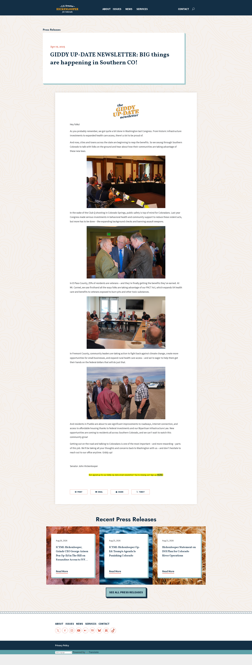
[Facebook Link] (65, 630)
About (106, 9)
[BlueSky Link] (99, 630)
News (128, 9)
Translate (94, 652)
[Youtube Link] (79, 630)
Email (99, 492)
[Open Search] (193, 9)
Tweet (140, 492)
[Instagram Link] (72, 630)
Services (142, 9)
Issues (117, 9)
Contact (183, 9)
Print (78, 492)
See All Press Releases (126, 592)
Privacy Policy (62, 645)
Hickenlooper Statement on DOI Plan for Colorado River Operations (179, 551)
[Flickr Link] (85, 630)
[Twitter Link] (58, 630)
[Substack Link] (106, 630)
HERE (160, 474)
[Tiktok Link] (113, 630)
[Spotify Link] (92, 630)
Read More (62, 571)
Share (119, 492)
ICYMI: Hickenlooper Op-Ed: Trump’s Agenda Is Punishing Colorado (124, 551)
